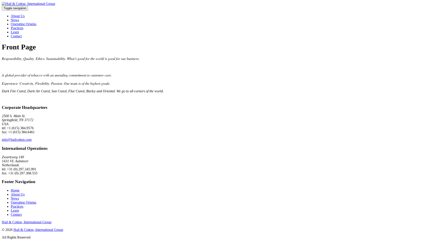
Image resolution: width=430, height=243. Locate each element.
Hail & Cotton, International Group (27, 222)
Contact (16, 36)
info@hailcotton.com (17, 140)
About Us (18, 16)
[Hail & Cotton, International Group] (28, 4)
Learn (15, 32)
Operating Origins (23, 24)
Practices (17, 28)
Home (15, 190)
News (15, 20)
